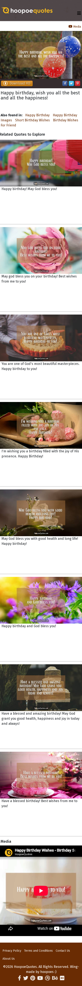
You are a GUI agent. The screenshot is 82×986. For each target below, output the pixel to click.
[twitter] (25, 978)
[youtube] (40, 978)
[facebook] (19, 978)
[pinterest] (32, 978)
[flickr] (62, 978)
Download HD (20, 83)
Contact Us (63, 951)
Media (76, 26)
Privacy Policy (12, 951)
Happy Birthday (37, 115)
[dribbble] (47, 978)
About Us (9, 959)
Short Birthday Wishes (32, 120)
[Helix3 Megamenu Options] (79, 13)
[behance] (55, 978)
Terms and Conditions (38, 951)
